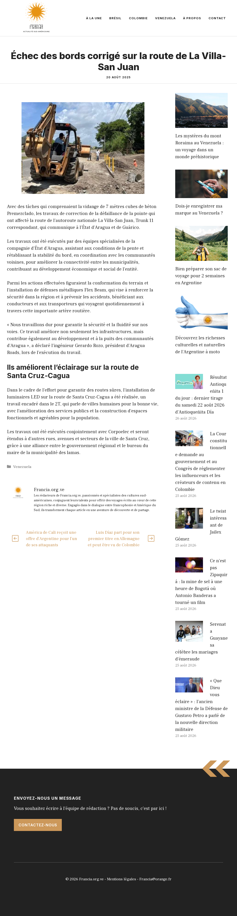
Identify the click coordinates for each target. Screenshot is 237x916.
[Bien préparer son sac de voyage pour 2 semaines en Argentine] (201, 257)
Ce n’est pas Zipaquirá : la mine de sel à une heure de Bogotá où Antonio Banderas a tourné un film (201, 582)
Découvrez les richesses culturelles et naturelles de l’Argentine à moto (200, 345)
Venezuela (165, 18)
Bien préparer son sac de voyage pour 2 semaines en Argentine (201, 276)
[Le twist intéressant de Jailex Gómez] (189, 525)
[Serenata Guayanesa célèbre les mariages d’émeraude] (189, 638)
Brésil (115, 18)
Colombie (138, 18)
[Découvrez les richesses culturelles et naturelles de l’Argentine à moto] (201, 326)
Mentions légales (121, 879)
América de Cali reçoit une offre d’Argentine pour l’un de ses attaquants (51, 539)
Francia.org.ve (91, 879)
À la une (94, 18)
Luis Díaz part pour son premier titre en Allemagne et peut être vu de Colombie (114, 539)
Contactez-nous (38, 825)
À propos (192, 18)
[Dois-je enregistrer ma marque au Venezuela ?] (201, 195)
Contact (217, 18)
